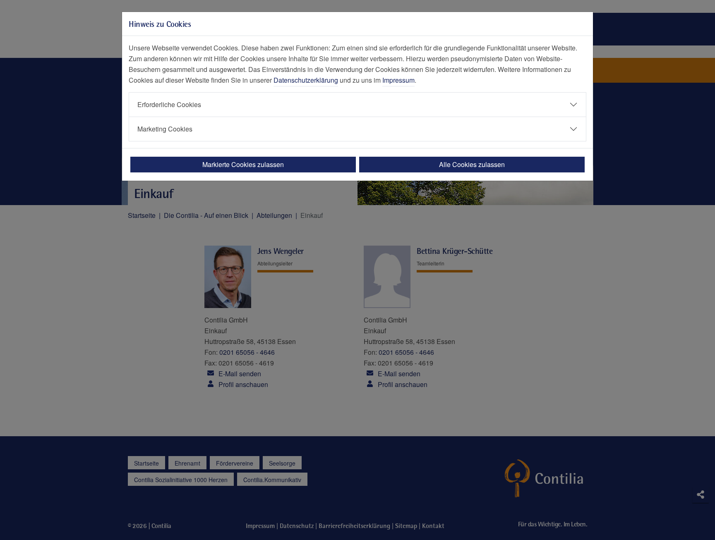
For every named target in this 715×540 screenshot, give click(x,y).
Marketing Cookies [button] (164, 129)
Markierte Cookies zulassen (243, 164)
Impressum (398, 80)
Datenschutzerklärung (306, 80)
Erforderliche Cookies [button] (169, 104)
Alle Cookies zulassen (472, 164)
